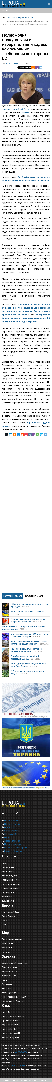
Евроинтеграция (25, 17)
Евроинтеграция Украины (16, 847)
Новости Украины (12, 844)
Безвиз (5, 11)
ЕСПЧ (4, 925)
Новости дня (8, 871)
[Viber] (37, 67)
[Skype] (41, 434)
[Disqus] (26, 471)
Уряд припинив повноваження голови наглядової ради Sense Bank (29, 642)
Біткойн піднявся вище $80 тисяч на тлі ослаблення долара (29, 635)
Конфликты (7, 948)
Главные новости (10, 880)
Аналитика (7, 897)
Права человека (12, 841)
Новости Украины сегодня (14, 997)
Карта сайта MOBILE (11, 1033)
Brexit (4, 863)
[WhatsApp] (37, 434)
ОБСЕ (6, 837)
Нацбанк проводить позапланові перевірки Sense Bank (26, 650)
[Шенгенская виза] (26, 700)
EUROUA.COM (21, 1052)
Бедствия (6, 952)
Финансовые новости (12, 888)
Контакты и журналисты (13, 1016)
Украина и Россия (10, 971)
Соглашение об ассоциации (15, 963)
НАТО (4, 980)
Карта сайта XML (9, 1029)
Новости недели (9, 875)
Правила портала (10, 1020)
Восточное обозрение (12, 939)
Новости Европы (12, 824)
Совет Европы (11, 830)
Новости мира (11, 820)
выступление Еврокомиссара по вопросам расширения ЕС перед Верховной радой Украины (26, 318)
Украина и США (9, 976)
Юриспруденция (9, 992)
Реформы (6, 988)
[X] (6, 434)
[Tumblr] (30, 434)
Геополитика (8, 892)
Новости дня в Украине (12, 1001)
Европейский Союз (10, 912)
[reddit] (22, 434)
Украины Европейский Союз (15, 109)
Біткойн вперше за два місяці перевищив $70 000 (25, 657)
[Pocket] (26, 434)
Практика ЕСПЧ (11, 834)
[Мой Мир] (18, 434)
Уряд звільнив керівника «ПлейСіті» (28, 611)
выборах (25, 112)
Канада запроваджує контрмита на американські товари (28, 620)
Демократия (8, 901)
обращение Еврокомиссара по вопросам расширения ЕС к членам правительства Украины (26, 311)
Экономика (7, 984)
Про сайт (6, 1012)
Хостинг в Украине (10, 1037)
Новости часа (8, 867)
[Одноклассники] (33, 67)
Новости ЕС (10, 827)
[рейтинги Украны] (26, 737)
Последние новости (11, 884)
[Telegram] (40, 67)
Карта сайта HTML (10, 1025)
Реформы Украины (13, 851)
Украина (11, 17)
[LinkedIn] (10, 434)
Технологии (7, 943)
